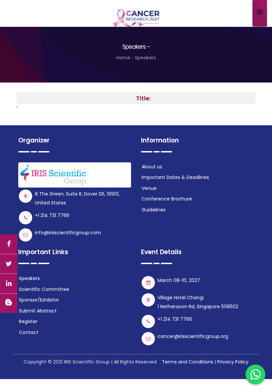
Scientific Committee (44, 289)
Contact (28, 332)
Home (123, 57)
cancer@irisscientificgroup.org (193, 336)
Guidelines (154, 209)
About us (152, 166)
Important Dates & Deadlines (175, 177)
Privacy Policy (232, 362)
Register (28, 321)
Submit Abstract (38, 310)
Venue (149, 188)
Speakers (145, 57)
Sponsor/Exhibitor (39, 300)
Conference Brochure (167, 199)
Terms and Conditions (187, 362)
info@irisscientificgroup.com (68, 232)
